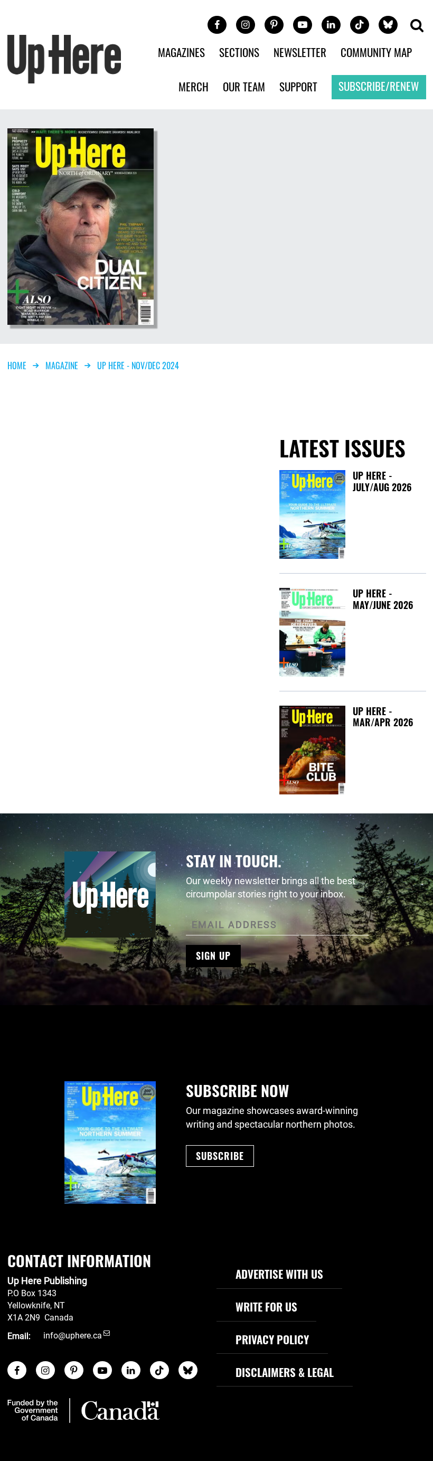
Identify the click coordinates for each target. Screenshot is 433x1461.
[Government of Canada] (83, 1410)
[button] (416, 26)
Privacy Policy (272, 1339)
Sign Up (213, 955)
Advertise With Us (279, 1274)
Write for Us (266, 1306)
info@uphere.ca (72, 1336)
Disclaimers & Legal (285, 1372)
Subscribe (220, 1156)
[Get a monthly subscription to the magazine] (110, 1142)
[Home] (64, 58)
